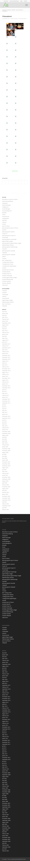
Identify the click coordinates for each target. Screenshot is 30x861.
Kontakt (25, 1)
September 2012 (6, 387)
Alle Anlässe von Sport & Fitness (10, 199)
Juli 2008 (4, 454)
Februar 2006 (5, 484)
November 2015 (6, 357)
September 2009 (6, 433)
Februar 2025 (5, 319)
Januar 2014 (5, 376)
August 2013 (5, 380)
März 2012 (4, 393)
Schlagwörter (5, 207)
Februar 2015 (5, 366)
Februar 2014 (5, 374)
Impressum (6, 1)
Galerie (4, 256)
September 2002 (6, 505)
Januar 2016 (5, 353)
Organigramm (5, 218)
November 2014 (6, 368)
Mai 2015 (4, 363)
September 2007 (6, 465)
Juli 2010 (4, 420)
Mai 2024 (4, 328)
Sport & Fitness (6, 226)
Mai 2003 (4, 502)
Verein (3, 214)
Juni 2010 (4, 422)
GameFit (4, 230)
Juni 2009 (4, 437)
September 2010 (6, 418)
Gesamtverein (5, 216)
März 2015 (4, 365)
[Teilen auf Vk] (19, 182)
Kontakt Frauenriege (7, 275)
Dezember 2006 (6, 477)
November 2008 (6, 450)
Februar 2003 (5, 504)
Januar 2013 (5, 384)
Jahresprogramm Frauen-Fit (8, 235)
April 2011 (4, 410)
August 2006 (5, 481)
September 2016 (6, 347)
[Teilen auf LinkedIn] (13, 182)
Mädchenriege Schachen (8, 245)
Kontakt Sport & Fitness (8, 269)
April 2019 (4, 342)
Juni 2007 (4, 469)
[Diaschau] (15, 171)
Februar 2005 (5, 492)
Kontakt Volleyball (6, 283)
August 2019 (5, 340)
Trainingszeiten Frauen (7, 264)
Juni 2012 (4, 389)
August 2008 (5, 452)
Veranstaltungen (6, 209)
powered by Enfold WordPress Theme (18, 859)
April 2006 (4, 483)
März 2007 (4, 471)
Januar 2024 (5, 334)
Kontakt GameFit (6, 271)
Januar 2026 (5, 313)
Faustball (4, 249)
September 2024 (6, 323)
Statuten (4, 222)
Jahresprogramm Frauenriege (9, 239)
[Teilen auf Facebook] (3, 182)
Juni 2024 (4, 327)
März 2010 (4, 425)
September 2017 (6, 344)
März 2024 (4, 330)
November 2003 (6, 498)
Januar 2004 (5, 494)
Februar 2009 (5, 445)
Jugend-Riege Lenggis (7, 241)
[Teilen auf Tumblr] (16, 182)
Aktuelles (4, 212)
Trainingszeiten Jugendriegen (9, 266)
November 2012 (6, 386)
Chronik (4, 224)
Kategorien (5, 203)
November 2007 (6, 464)
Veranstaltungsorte (7, 210)
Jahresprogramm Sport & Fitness (10, 228)
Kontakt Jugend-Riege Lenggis (9, 277)
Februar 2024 (5, 332)
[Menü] (26, 5)
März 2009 (4, 443)
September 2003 (6, 500)
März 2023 (4, 338)
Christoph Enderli (23, 18)
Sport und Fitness (14, 18)
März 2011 (4, 412)
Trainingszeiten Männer (8, 262)
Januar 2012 (5, 397)
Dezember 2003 (6, 496)
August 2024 (5, 325)
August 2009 (5, 435)
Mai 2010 (4, 424)
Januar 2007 (5, 475)
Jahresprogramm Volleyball (8, 254)
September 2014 (6, 370)
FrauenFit (4, 292)
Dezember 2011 (6, 399)
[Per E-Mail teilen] (26, 182)
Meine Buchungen (6, 205)
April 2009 (4, 441)
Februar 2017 (5, 346)
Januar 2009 (5, 446)
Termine (4, 258)
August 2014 (5, 372)
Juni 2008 (4, 456)
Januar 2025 (5, 321)
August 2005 (5, 488)
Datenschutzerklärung (14, 1)
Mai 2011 (4, 408)
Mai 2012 (4, 391)
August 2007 (5, 467)
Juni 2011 (4, 406)
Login (21, 1)
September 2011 (6, 403)
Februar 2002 (5, 509)
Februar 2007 (5, 473)
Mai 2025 (4, 315)
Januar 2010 (5, 429)
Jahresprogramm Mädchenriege (9, 247)
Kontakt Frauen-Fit (6, 273)
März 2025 (4, 317)
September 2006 (6, 479)
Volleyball (4, 252)
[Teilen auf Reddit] (22, 182)
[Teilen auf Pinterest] (10, 182)
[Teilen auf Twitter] (7, 182)
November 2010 (6, 416)
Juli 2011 (4, 405)
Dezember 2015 (6, 355)
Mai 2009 (4, 439)
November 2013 (6, 378)
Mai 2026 (4, 311)
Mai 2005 (4, 490)
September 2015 (6, 359)
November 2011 (6, 401)
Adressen (4, 220)
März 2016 (4, 349)
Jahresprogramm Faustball (8, 250)
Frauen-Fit (4, 233)
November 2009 (6, 431)
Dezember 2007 (6, 462)
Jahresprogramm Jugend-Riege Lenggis (11, 243)
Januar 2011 (5, 414)
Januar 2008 (5, 460)
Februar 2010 (5, 427)
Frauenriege (5, 237)
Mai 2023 (4, 336)
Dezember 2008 (6, 448)
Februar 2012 (5, 395)
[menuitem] (22, 5)
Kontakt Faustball (6, 281)
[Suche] (22, 5)
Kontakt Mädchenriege (7, 279)
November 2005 (6, 486)
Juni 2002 (4, 507)
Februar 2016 (5, 351)
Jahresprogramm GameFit (8, 231)
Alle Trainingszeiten (7, 260)
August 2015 (5, 361)
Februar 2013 (5, 382)
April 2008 (4, 458)
